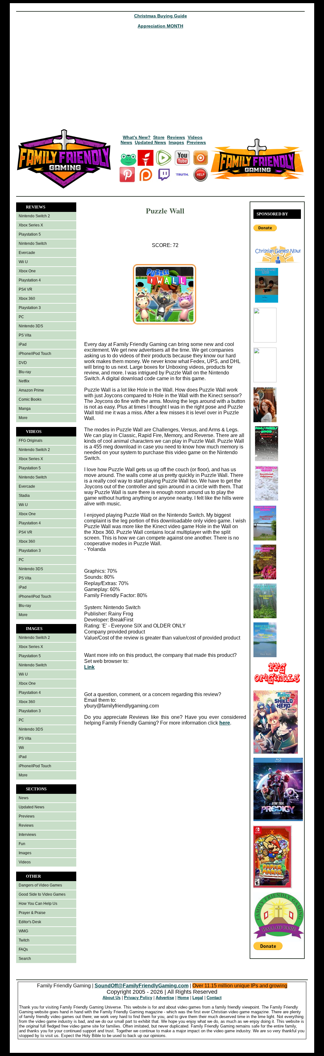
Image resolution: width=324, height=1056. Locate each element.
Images (176, 142)
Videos (195, 137)
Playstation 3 (30, 308)
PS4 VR (25, 289)
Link (89, 667)
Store (159, 137)
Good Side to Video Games (42, 894)
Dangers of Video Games (40, 885)
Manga (25, 408)
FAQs (23, 949)
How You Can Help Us (38, 903)
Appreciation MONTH (160, 25)
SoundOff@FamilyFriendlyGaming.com (142, 985)
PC (21, 317)
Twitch (24, 940)
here (224, 723)
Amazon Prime (31, 390)
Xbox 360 (27, 298)
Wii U (23, 262)
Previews (196, 142)
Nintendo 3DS (31, 326)
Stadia (24, 495)
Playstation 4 (30, 280)
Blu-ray (25, 372)
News (126, 142)
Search (25, 958)
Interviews (27, 834)
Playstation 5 (30, 234)
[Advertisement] (160, 81)
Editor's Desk (30, 922)
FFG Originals (30, 440)
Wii (21, 747)
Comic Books (30, 399)
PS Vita (25, 335)
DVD (23, 363)
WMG (23, 931)
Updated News (150, 142)
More (23, 418)
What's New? (137, 137)
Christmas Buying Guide (160, 15)
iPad (23, 344)
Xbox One (27, 271)
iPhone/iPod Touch (35, 353)
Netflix (24, 381)
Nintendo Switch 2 (34, 216)
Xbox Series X (31, 225)
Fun (22, 844)
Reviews (176, 137)
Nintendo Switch (33, 243)
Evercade (27, 252)
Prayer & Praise (32, 913)
